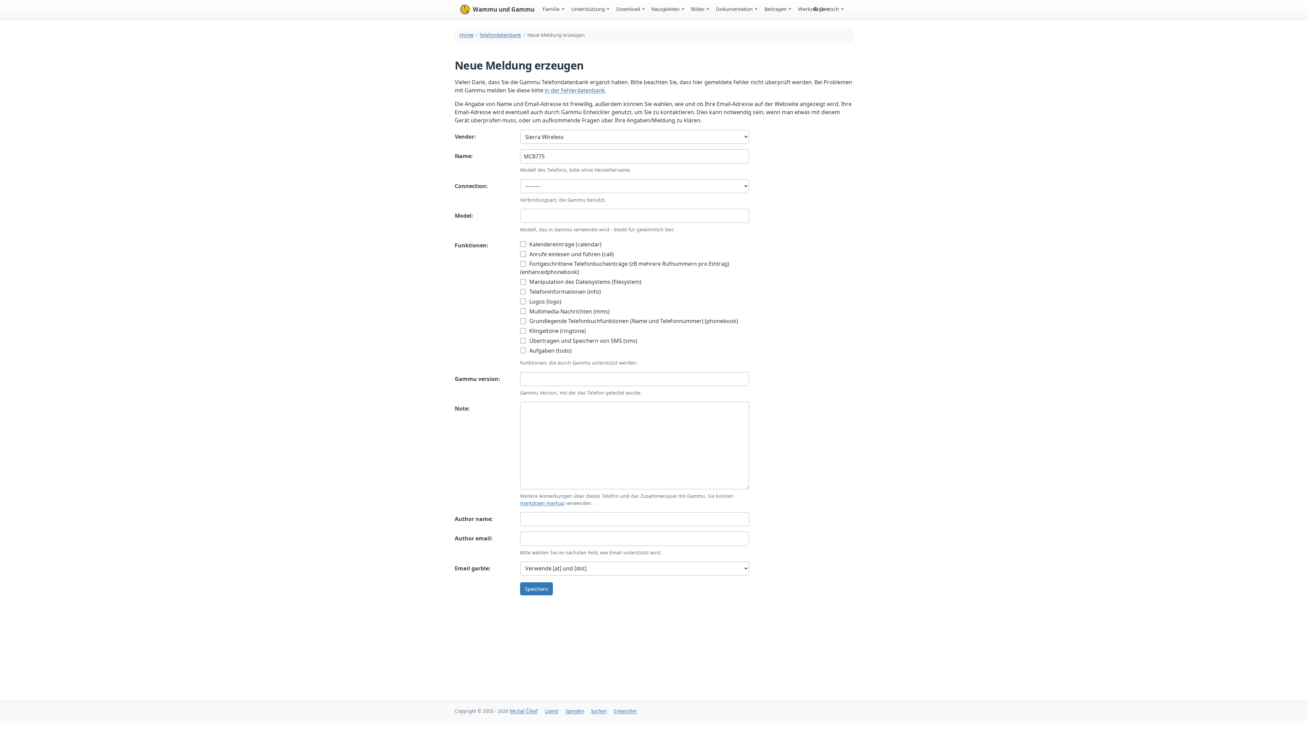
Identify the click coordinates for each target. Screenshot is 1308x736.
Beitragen (775, 8)
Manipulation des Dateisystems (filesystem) (584, 282)
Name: (464, 156)
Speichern (536, 588)
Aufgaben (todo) (550, 350)
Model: (464, 215)
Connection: (471, 186)
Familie (551, 8)
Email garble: (472, 568)
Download (628, 8)
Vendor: (465, 136)
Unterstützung (588, 8)
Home (466, 35)
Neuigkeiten (665, 8)
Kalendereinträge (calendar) (565, 244)
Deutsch (829, 8)
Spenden (574, 711)
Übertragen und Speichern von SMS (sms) (582, 340)
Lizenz (551, 711)
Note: (462, 408)
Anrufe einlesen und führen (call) (571, 254)
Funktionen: (471, 245)
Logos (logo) (544, 301)
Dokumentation (734, 8)
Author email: (474, 538)
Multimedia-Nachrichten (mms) (569, 311)
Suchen (599, 711)
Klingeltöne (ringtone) (557, 331)
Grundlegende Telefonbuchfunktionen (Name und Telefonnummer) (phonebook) (633, 321)
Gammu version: (477, 379)
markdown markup (542, 503)
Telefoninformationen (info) (564, 291)
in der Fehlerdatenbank (575, 90)
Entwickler (625, 711)
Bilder (698, 8)
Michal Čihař (524, 711)
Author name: (474, 519)
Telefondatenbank (500, 35)
